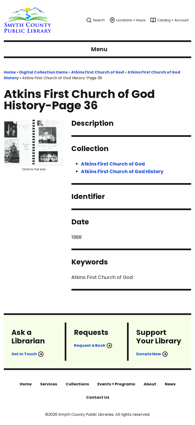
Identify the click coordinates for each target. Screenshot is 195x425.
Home (10, 72)
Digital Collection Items (43, 72)
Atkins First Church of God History (122, 171)
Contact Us (97, 397)
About (150, 384)
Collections (77, 384)
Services (48, 384)
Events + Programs (116, 384)
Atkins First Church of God (97, 72)
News (170, 384)
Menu (99, 49)
